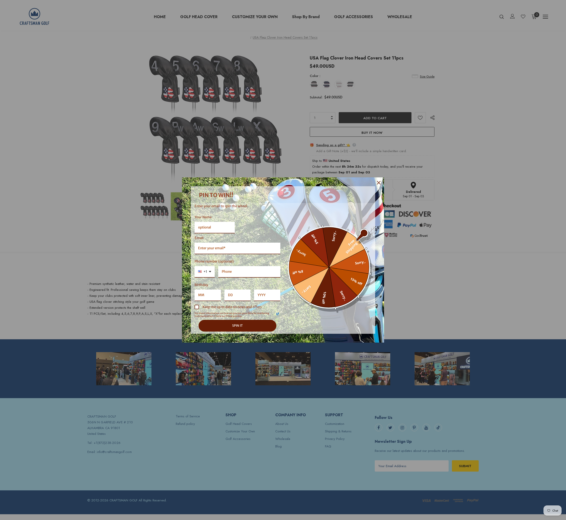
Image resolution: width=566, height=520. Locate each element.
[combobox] (205, 272)
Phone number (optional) (214, 261)
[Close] (378, 182)
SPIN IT (237, 326)
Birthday (201, 285)
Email (199, 238)
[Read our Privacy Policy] (277, 314)
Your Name (203, 217)
